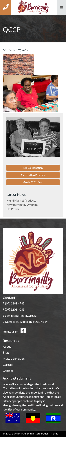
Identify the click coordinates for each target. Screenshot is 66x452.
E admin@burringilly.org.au (19, 315)
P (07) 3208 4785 (14, 303)
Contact (8, 370)
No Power (12, 209)
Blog (6, 352)
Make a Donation (33, 167)
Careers (8, 364)
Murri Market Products (21, 200)
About (7, 346)
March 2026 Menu (33, 182)
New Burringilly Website (22, 204)
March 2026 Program (33, 174)
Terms (54, 433)
